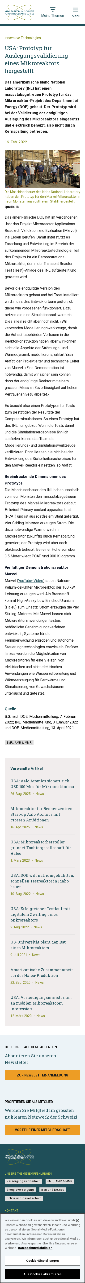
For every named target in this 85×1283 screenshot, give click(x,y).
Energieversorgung (20, 1189)
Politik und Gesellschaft (24, 1198)
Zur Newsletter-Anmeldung (42, 1075)
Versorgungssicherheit (23, 1181)
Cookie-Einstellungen (42, 1260)
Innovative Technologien (23, 38)
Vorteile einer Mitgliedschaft (42, 1130)
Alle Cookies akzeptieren (42, 1274)
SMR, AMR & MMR (19, 742)
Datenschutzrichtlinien (35, 1248)
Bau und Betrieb (52, 1189)
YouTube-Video (30, 580)
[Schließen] (77, 1221)
